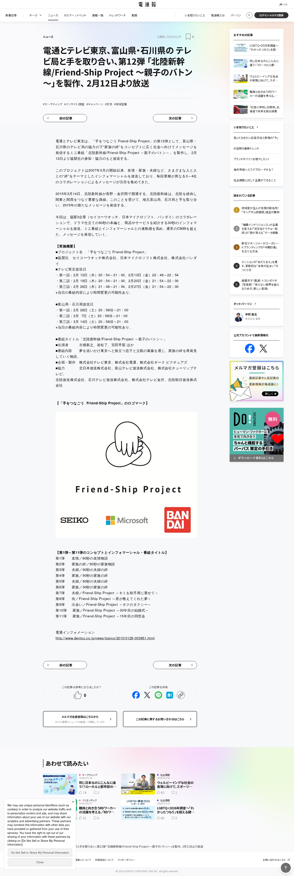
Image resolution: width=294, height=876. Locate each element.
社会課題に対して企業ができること (255, 180)
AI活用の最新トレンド (246, 148)
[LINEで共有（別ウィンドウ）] (158, 695)
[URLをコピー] (181, 695)
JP (280, 4)
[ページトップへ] (286, 868)
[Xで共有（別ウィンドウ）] (147, 695)
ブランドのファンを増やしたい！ (252, 159)
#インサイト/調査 (74, 104)
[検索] (249, 15)
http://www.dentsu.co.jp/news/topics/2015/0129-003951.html (105, 637)
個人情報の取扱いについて (77, 859)
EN (285, 4)
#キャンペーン (94, 104)
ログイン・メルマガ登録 (271, 15)
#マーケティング (52, 104)
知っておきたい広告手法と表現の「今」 (256, 138)
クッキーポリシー (126, 859)
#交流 (108, 104)
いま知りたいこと (244, 127)
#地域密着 (120, 104)
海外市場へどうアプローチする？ (253, 170)
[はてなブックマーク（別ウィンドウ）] (170, 695)
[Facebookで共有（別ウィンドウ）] (136, 695)
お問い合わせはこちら (274, 859)
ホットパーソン (243, 304)
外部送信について (104, 859)
